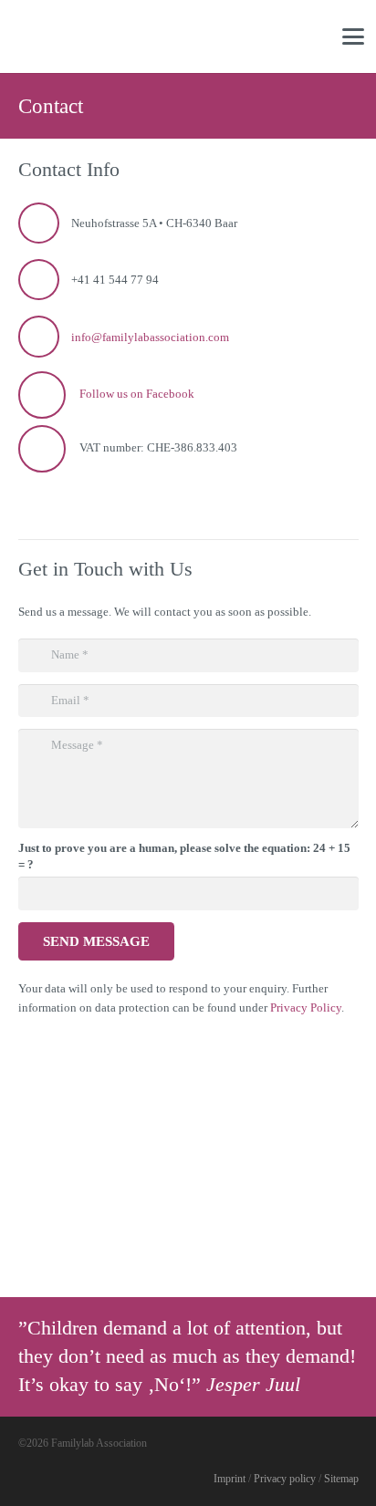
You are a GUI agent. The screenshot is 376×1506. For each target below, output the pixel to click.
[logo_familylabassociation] (75, 36)
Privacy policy (285, 1479)
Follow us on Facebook (136, 393)
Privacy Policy (305, 1007)
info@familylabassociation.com (150, 337)
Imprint (229, 1479)
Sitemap (341, 1479)
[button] (353, 36)
